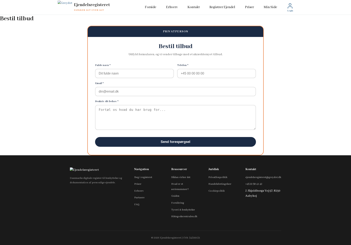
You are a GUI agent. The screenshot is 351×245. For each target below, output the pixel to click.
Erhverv (172, 7)
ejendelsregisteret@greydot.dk (263, 177)
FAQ (136, 204)
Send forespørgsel (175, 142)
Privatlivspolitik (217, 177)
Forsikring (177, 203)
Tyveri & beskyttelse (183, 210)
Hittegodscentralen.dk (184, 216)
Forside (150, 7)
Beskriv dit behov (106, 101)
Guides (175, 196)
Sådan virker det (180, 177)
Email (99, 83)
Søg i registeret (143, 177)
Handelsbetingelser (219, 184)
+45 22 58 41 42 (253, 184)
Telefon (182, 65)
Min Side (270, 7)
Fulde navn (102, 65)
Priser (249, 7)
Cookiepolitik (216, 191)
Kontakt (193, 7)
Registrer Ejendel (222, 7)
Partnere (139, 197)
